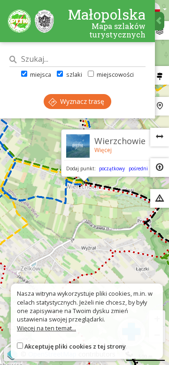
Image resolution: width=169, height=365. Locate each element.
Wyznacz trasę (81, 101)
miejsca (40, 74)
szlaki (73, 74)
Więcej (103, 150)
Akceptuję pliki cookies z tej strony (75, 346)
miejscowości (114, 74)
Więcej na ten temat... (46, 328)
